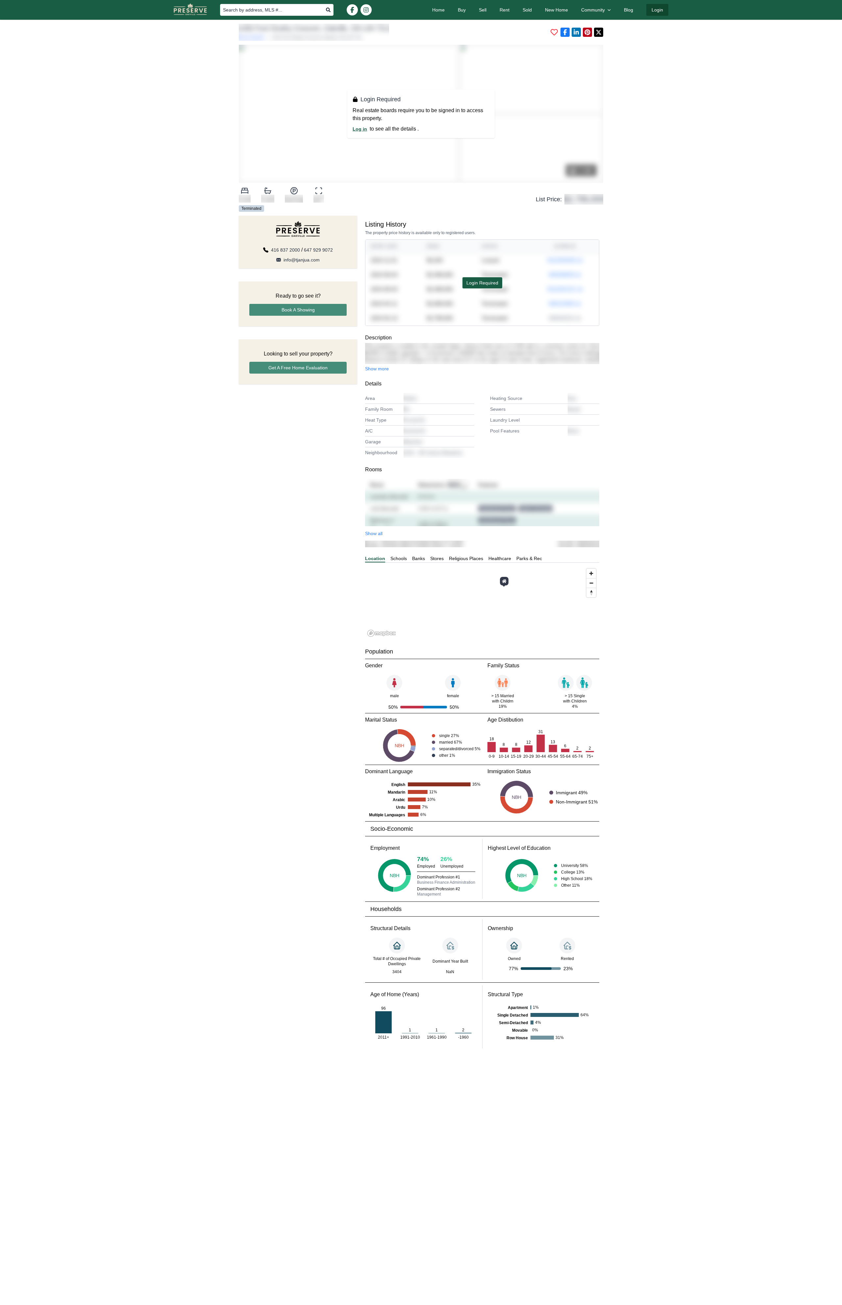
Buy (462, 9)
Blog (628, 9)
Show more (377, 368)
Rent (504, 9)
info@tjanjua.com (302, 259)
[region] (482, 602)
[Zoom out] (591, 583)
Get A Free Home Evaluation (298, 367)
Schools (398, 558)
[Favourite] (554, 32)
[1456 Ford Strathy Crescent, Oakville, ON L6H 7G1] (504, 581)
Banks (418, 558)
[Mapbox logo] (381, 633)
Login (657, 9)
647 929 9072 (318, 250)
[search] (328, 10)
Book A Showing (298, 309)
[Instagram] (366, 9)
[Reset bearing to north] (591, 592)
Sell (482, 9)
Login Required (482, 282)
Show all (374, 533)
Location (375, 558)
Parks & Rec (529, 558)
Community (593, 9)
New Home (556, 9)
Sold (527, 9)
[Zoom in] (591, 573)
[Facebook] (352, 9)
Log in (360, 129)
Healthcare (499, 558)
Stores (437, 558)
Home (438, 9)
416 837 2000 (285, 250)
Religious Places (466, 558)
